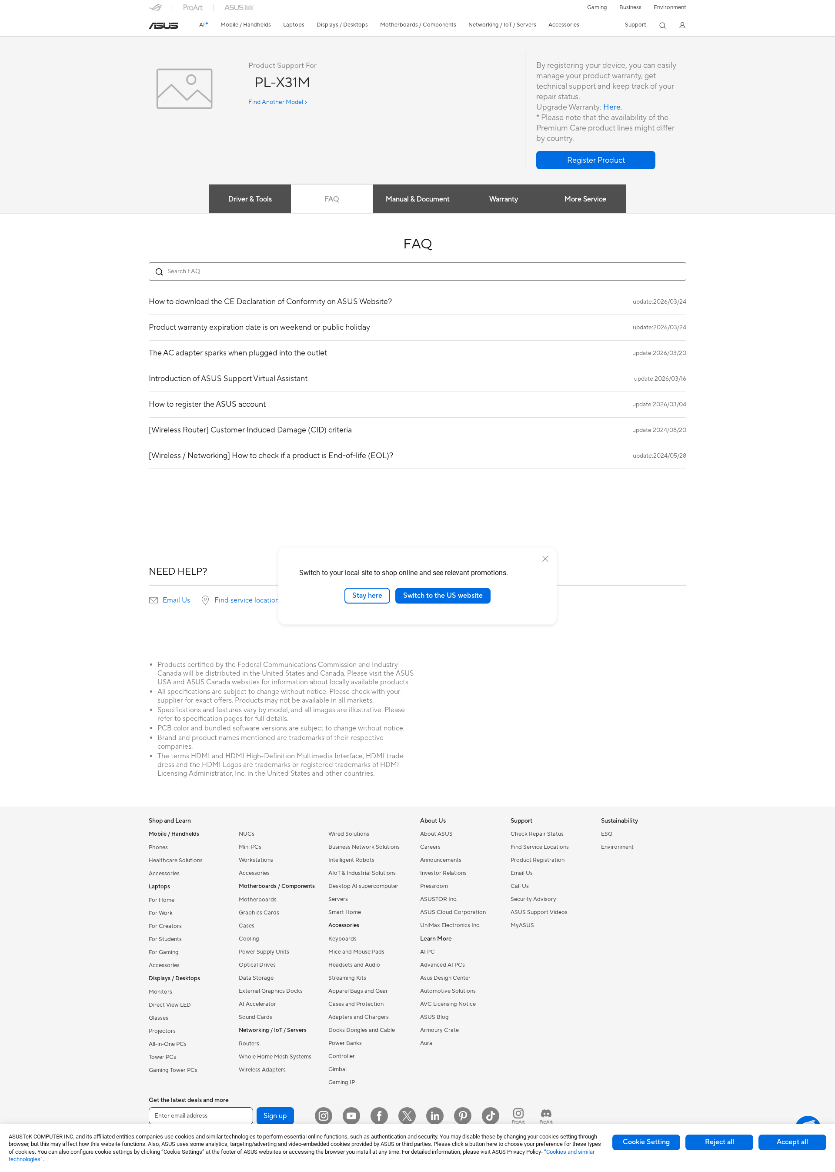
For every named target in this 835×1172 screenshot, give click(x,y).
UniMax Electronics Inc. (450, 925)
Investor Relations (443, 873)
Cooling (249, 938)
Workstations (256, 860)
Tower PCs (162, 1057)
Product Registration (537, 860)
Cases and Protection (356, 1004)
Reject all (719, 1142)
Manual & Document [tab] (418, 199)
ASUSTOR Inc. (439, 899)
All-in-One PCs (168, 1044)
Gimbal (337, 1069)
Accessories (164, 873)
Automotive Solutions (448, 991)
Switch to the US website (443, 595)
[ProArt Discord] (546, 1116)
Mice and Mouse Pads (356, 951)
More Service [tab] (585, 199)
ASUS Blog (434, 1017)
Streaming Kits (347, 977)
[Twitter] (407, 1116)
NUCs (246, 833)
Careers (430, 847)
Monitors (160, 991)
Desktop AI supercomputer (363, 886)
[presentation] (153, 600)
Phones (158, 847)
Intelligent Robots (351, 860)
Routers (249, 1043)
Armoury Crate (439, 1030)
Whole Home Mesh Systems (275, 1056)
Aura (426, 1043)
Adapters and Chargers (358, 1017)
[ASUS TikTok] (490, 1116)
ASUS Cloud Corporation (453, 912)
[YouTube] (351, 1116)
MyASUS (522, 925)
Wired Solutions (348, 833)
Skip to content (154, 26)
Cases (246, 925)
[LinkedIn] (435, 1116)
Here (612, 107)
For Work (161, 913)
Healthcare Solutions (176, 860)
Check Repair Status (537, 833)
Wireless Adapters (262, 1069)
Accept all (792, 1142)
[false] (595, 160)
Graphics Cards (259, 912)
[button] (597, 7)
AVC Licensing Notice (448, 1004)
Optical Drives (257, 964)
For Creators (165, 926)
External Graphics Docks (271, 991)
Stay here (367, 595)
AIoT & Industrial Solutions (362, 873)
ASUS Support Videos (539, 912)
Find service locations (248, 600)
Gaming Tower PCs (173, 1070)
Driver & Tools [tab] (250, 199)
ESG (606, 833)
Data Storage (256, 977)
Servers (338, 899)
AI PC (427, 951)
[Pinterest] (462, 1116)
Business (630, 7)
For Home (161, 900)
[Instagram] (323, 1116)
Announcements (440, 860)
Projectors (162, 1031)
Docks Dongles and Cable (361, 1030)
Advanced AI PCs (442, 964)
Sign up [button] (275, 1116)
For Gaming (164, 952)
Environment (670, 7)
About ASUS (436, 833)
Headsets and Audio (354, 964)
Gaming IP (341, 1082)
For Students (165, 939)
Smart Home (344, 912)
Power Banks (345, 1043)
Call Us (520, 886)
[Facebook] (379, 1116)
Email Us (176, 600)
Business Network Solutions (364, 847)
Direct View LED (170, 1004)
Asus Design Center (445, 977)
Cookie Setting (646, 1142)
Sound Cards (255, 1017)
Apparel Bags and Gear (358, 991)
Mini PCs (250, 847)
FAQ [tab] (331, 199)
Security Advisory (533, 899)
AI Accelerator (257, 1004)
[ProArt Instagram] (518, 1116)
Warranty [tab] (503, 199)
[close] (545, 559)
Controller (341, 1056)
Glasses (158, 1018)
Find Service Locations (540, 847)
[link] (163, 26)
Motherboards (258, 899)
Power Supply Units (264, 951)
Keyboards (342, 938)
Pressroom (434, 886)
